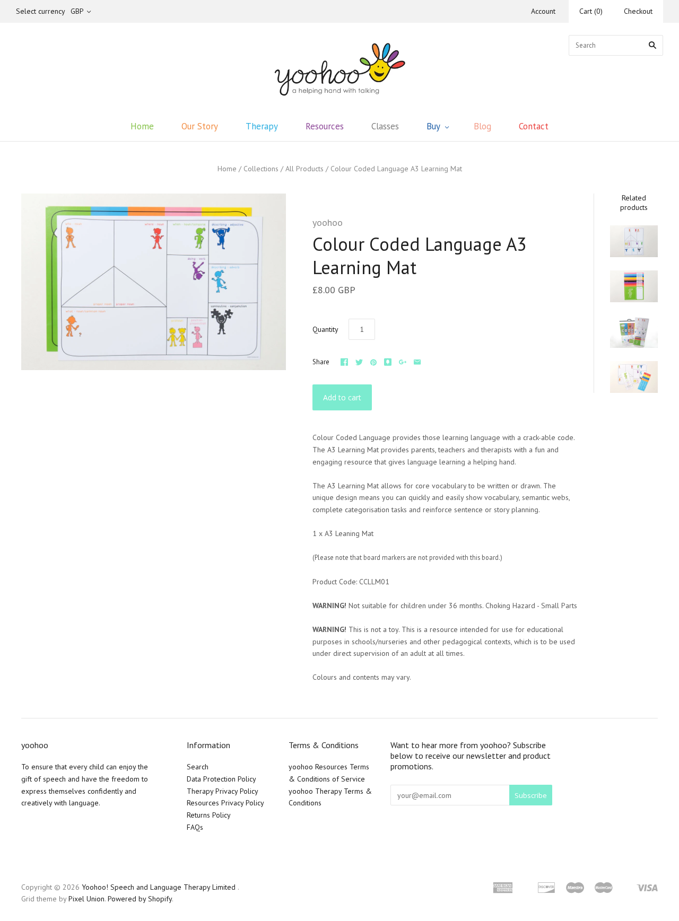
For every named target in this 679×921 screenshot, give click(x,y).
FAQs (195, 827)
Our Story (199, 126)
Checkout (638, 11)
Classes (385, 126)
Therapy (262, 126)
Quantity (325, 329)
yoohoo (327, 222)
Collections (260, 168)
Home (142, 126)
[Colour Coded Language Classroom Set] (634, 331)
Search (197, 766)
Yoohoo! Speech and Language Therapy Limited (159, 887)
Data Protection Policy (221, 779)
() (591, 11)
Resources (325, 126)
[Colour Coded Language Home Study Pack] (634, 377)
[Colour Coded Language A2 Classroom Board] (634, 241)
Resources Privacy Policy (225, 803)
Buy (433, 126)
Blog (482, 126)
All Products (304, 168)
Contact (534, 126)
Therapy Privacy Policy (222, 791)
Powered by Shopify (140, 899)
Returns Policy (209, 815)
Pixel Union (86, 899)
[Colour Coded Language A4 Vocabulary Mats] (634, 286)
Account (543, 11)
